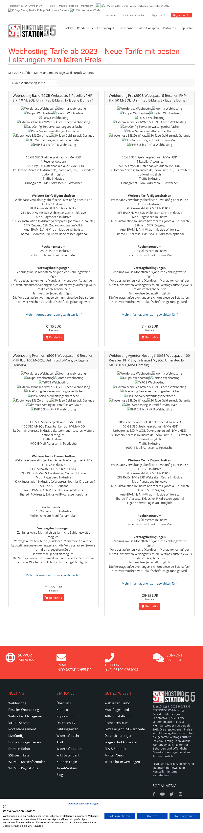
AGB (59, 742)
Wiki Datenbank (68, 755)
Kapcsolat (186, 28)
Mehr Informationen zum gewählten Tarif (53, 314)
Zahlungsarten (67, 729)
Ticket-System (66, 768)
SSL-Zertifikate (19, 755)
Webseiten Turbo (117, 703)
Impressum (86, 5)
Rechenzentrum (116, 723)
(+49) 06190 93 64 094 (30, 5)
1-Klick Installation (117, 716)
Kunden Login (66, 762)
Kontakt (62, 709)
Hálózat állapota (148, 28)
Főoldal (68, 28)
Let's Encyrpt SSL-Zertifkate (124, 729)
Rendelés (84, 28)
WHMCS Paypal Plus (23, 768)
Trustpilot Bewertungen (122, 762)
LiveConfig (16, 735)
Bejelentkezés (181, 15)
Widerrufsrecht (67, 735)
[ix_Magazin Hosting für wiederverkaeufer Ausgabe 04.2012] (135, 5)
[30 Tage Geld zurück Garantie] (38, 10)
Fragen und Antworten (121, 742)
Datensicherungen (118, 735)
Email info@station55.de (74, 667)
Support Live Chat (175, 657)
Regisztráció (158, 15)
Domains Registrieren (24, 742)
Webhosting (17, 703)
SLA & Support (115, 749)
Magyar (109, 15)
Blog (59, 775)
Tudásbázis (125, 28)
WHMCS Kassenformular (26, 762)
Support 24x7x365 (26, 657)
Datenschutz (65, 723)
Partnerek (169, 28)
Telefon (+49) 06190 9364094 (121, 667)
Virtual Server (18, 723)
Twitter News (114, 755)
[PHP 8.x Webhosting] (85, 10)
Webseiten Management (26, 716)
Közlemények (105, 28)
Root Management (22, 729)
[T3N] (98, 5)
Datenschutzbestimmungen (83, 803)
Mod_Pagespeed (116, 709)
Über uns (63, 703)
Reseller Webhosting (23, 709)
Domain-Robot (19, 749)
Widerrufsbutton (69, 749)
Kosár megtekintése (134, 15)
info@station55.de (68, 5)
